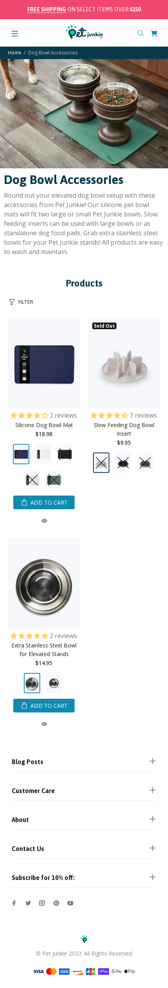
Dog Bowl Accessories (52, 52)
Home (14, 52)
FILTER (25, 302)
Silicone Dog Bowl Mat (44, 425)
